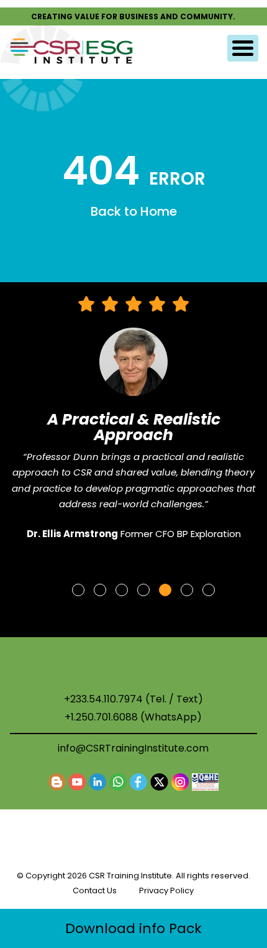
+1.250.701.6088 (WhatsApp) (133, 717)
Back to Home (134, 211)
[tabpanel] (133, 424)
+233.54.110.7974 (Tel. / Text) (133, 699)
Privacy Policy (166, 890)
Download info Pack (133, 928)
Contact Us (95, 890)
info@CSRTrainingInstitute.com (133, 748)
